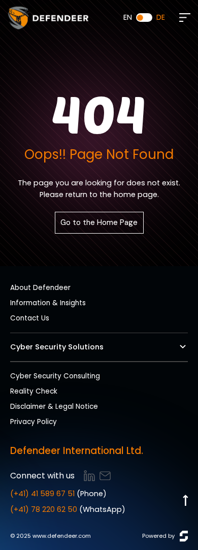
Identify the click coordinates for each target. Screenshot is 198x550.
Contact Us (29, 318)
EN (127, 17)
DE (160, 17)
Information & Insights (48, 303)
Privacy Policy (33, 422)
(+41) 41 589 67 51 (42, 494)
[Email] (105, 475)
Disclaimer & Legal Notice (54, 406)
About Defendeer (40, 288)
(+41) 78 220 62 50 (43, 509)
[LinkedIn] (89, 475)
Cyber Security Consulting (55, 376)
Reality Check (33, 391)
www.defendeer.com (61, 536)
